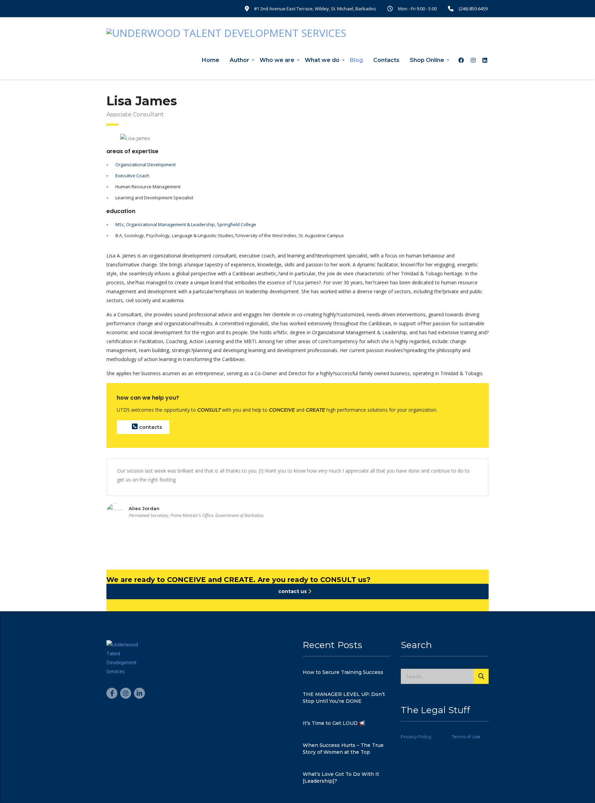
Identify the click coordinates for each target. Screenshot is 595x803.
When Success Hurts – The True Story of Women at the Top (343, 748)
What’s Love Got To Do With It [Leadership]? (341, 777)
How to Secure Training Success (343, 672)
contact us (293, 591)
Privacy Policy (416, 736)
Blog (356, 60)
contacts (150, 427)
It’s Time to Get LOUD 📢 (334, 723)
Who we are (277, 60)
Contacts (386, 60)
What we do (322, 60)
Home (210, 60)
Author (239, 60)
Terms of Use (466, 736)
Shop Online (427, 60)
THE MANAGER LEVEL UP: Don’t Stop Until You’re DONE (344, 697)
